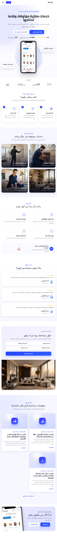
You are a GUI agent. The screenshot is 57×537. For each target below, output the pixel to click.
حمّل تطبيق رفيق (36, 32)
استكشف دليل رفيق (28, 496)
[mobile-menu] (3, 2)
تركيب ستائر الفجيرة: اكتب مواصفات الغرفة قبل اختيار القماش (16, 436)
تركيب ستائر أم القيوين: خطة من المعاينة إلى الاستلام (43, 435)
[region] (28, 530)
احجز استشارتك (28, 353)
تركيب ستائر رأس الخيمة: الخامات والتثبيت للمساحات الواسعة (43, 476)
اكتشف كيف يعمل (21, 32)
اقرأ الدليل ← (51, 447)
